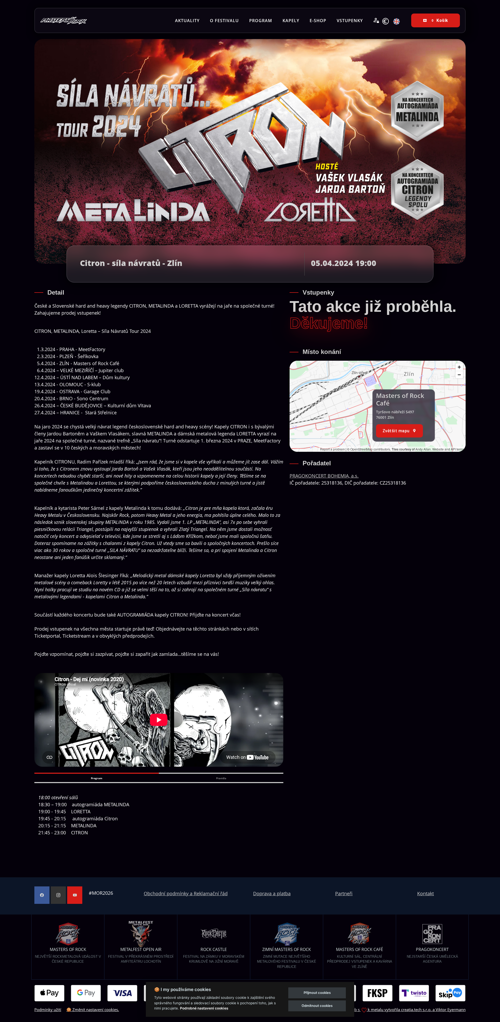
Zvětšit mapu (396, 430)
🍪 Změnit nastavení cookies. (92, 1009)
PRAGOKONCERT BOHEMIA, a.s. (324, 476)
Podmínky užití (47, 1009)
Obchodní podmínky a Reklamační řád (186, 893)
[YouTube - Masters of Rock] (74, 895)
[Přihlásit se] (376, 20)
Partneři (344, 893)
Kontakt (425, 893)
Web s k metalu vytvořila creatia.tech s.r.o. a (392, 1009)
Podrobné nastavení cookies (204, 1008)
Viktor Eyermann (451, 1009)
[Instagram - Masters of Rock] (58, 895)
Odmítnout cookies (317, 1006)
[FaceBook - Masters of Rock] (41, 895)
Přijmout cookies (317, 993)
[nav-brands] (63, 20)
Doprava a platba (272, 893)
